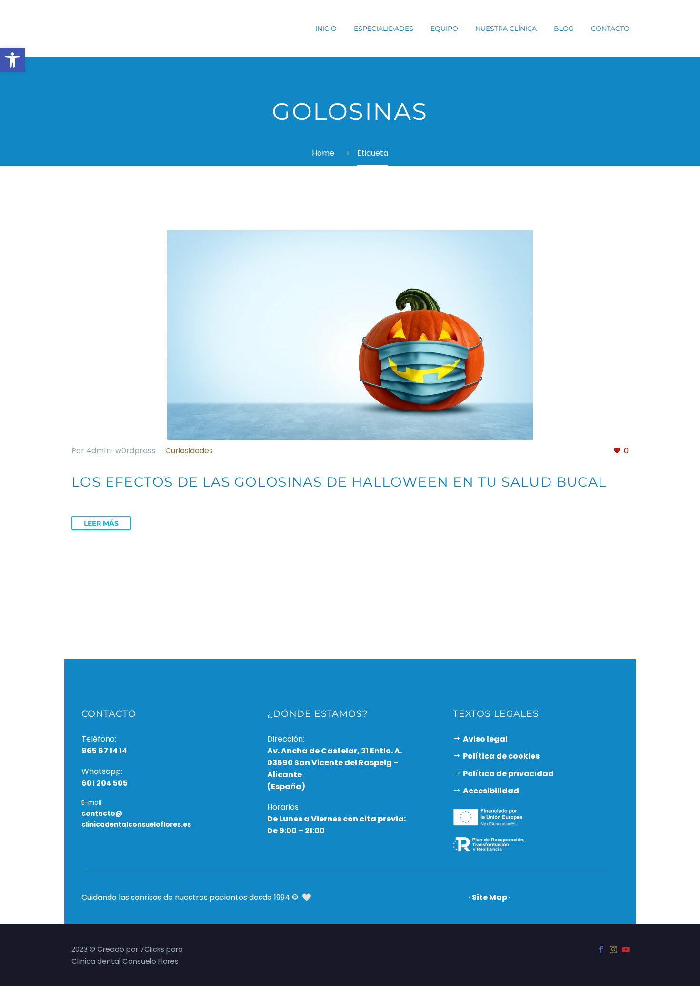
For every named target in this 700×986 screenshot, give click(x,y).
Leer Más (101, 523)
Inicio (326, 28)
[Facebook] (601, 949)
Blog (564, 28)
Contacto (610, 28)
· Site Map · (489, 897)
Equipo (444, 28)
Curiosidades (189, 450)
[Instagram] (613, 949)
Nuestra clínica (506, 28)
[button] (12, 60)
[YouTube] (626, 949)
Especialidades (383, 28)
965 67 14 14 (104, 750)
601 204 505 (104, 783)
